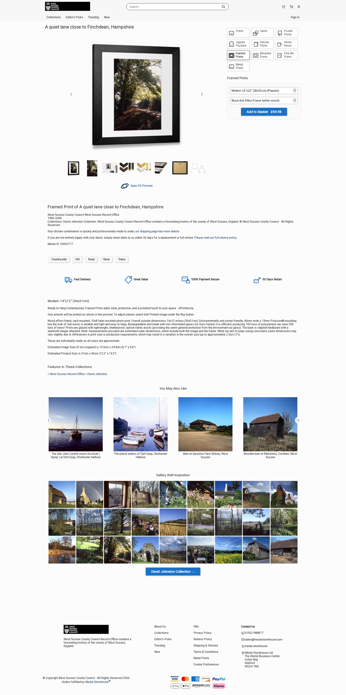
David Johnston (97, 374)
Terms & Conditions (206, 652)
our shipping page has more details (157, 231)
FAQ (196, 626)
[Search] (223, 7)
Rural (106, 259)
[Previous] (70, 94)
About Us (160, 626)
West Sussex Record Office (67, 374)
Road (91, 259)
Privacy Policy (203, 633)
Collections (53, 17)
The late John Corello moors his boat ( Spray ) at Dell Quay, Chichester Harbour (76, 455)
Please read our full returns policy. (215, 237)
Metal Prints (201, 658)
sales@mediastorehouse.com (263, 639)
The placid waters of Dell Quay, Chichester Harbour (140, 455)
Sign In (295, 17)
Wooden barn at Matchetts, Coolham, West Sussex (270, 455)
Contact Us (248, 626)
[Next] (201, 94)
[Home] (67, 10)
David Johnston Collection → (173, 571)
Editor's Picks (74, 17)
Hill (77, 259)
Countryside (59, 259)
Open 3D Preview (141, 185)
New (107, 17)
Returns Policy (203, 639)
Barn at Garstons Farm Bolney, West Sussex (205, 455)
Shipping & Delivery (206, 645)
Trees (121, 259)
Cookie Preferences (206, 664)
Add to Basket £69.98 (264, 112)
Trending (93, 17)
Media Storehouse (96, 682)
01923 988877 (254, 633)
